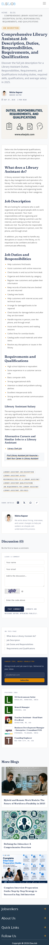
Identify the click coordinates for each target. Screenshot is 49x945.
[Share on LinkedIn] (18, 502)
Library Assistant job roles (15, 490)
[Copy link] (36, 502)
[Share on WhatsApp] (30, 502)
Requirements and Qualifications (21, 648)
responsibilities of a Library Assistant (21, 479)
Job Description (13, 640)
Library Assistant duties (14, 475)
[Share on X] (24, 502)
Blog (13, 12)
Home (4, 12)
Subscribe (24, 680)
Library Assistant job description (18, 472)
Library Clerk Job (14, 448)
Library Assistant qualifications (18, 483)
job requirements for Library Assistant (20, 487)
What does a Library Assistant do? (21, 636)
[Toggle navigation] (44, 3)
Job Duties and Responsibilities (20, 644)
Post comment (14, 609)
